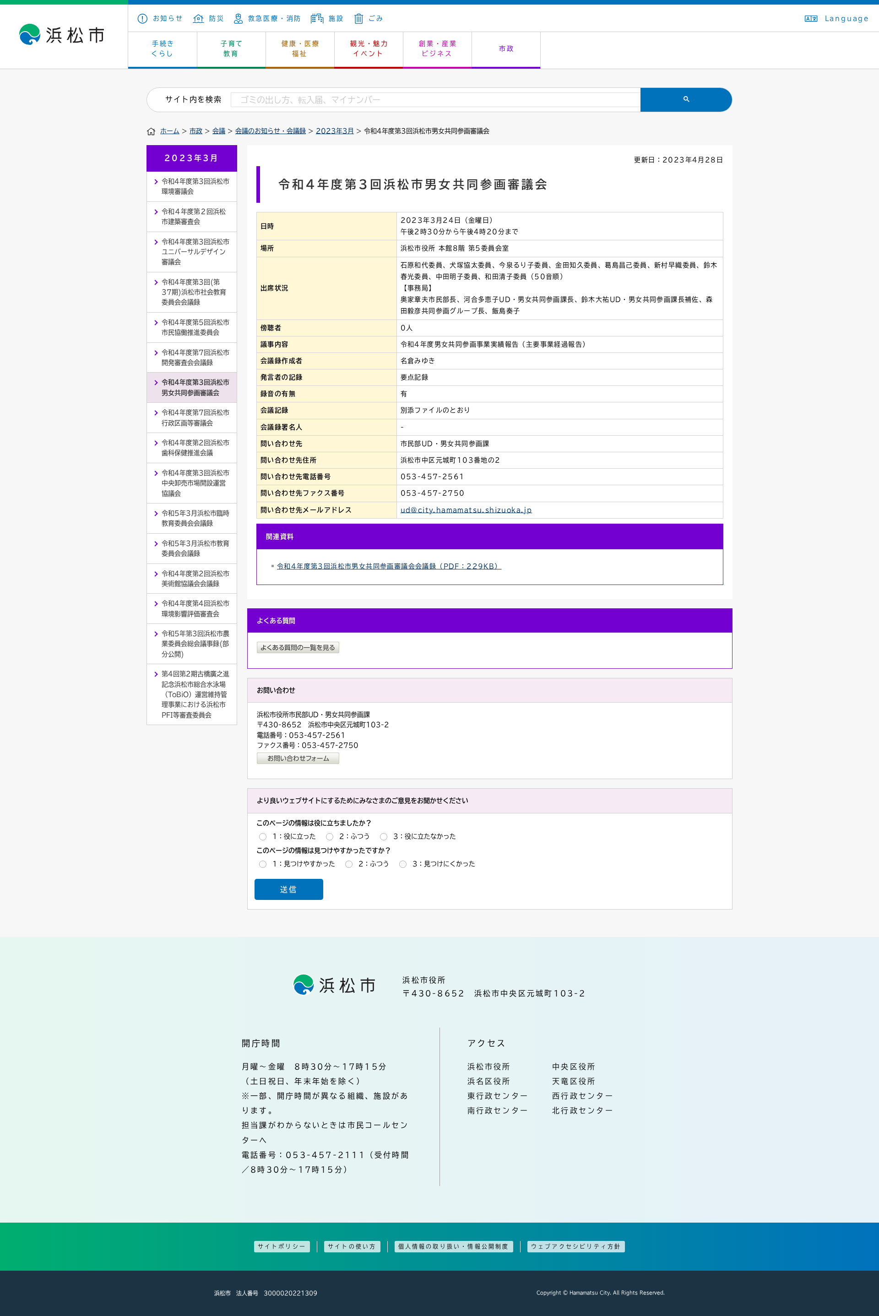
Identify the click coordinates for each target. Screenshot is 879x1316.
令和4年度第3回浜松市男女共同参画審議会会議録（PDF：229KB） (389, 566)
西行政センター (583, 1095)
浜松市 (64, 37)
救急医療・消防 (275, 18)
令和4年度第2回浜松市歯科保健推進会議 (195, 447)
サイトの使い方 (352, 1246)
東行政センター (498, 1095)
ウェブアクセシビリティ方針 (576, 1246)
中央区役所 (574, 1066)
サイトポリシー (282, 1246)
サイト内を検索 (193, 99)
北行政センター (583, 1110)
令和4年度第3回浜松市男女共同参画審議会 (195, 387)
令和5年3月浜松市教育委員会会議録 (195, 548)
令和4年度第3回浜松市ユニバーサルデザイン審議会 (195, 251)
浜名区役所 (489, 1081)
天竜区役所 (574, 1081)
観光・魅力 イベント (369, 48)
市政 (507, 48)
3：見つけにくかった (443, 864)
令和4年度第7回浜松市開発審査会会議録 (195, 357)
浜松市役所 (489, 1066)
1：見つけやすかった (303, 864)
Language (847, 18)
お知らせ (168, 18)
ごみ (376, 18)
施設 (336, 18)
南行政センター (498, 1110)
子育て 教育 (232, 48)
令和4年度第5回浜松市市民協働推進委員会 (195, 327)
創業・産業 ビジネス (438, 48)
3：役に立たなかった (424, 836)
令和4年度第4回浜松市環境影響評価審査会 (195, 608)
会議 (218, 131)
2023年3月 (335, 131)
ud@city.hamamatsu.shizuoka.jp (466, 510)
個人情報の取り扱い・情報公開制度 (454, 1246)
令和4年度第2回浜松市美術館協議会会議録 (195, 578)
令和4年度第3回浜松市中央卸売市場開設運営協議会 (195, 483)
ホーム (169, 131)
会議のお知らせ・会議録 (270, 131)
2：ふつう (354, 836)
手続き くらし (163, 48)
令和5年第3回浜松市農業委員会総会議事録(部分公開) (195, 643)
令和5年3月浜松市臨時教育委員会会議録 (195, 518)
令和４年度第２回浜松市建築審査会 (194, 216)
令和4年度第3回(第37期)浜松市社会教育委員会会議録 (194, 292)
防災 (217, 18)
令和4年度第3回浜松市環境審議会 (195, 186)
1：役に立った (294, 836)
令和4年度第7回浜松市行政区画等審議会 (195, 417)
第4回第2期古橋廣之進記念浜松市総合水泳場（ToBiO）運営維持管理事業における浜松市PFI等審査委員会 (195, 694)
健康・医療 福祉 (301, 48)
